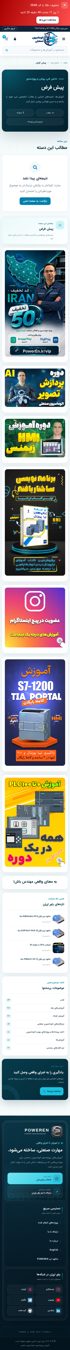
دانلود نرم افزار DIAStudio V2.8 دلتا (35, 916)
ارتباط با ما (53, 1232)
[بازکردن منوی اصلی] (64, 39)
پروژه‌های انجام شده (48, 1223)
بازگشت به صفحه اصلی (35, 201)
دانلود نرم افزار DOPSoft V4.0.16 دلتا (34, 930)
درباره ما (54, 1241)
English (54, 1250)
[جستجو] (6, 50)
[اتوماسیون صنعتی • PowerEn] (39, 39)
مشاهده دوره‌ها (47, 20)
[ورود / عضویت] (15, 39)
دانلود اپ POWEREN (47, 1259)
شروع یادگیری (9, 28)
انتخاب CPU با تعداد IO (40, 945)
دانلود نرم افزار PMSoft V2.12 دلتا (36, 959)
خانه (65, 63)
